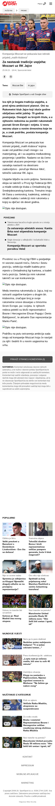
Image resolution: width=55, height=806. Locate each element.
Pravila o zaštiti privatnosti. (35, 796)
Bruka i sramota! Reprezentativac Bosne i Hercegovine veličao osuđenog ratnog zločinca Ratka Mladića (37, 725)
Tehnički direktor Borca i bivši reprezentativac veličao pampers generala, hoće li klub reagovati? (40, 548)
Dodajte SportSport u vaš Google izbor (29, 94)
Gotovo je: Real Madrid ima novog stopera (11, 618)
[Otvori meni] (49, 3)
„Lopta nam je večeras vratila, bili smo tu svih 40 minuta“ (36, 661)
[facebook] (4, 76)
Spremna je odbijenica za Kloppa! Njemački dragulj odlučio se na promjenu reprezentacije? (14, 584)
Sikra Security (31, 802)
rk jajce (31, 85)
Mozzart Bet (17, 85)
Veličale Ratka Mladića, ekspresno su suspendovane (35, 706)
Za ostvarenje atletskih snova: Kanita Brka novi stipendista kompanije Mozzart (29, 229)
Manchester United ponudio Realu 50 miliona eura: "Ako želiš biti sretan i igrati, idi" (40, 618)
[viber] (11, 76)
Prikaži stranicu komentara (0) (27, 359)
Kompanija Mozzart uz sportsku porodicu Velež (28, 244)
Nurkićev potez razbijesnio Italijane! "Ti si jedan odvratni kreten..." (37, 645)
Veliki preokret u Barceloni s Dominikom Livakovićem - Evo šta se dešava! (13, 546)
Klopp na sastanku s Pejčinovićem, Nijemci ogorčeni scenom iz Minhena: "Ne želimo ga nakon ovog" (35, 680)
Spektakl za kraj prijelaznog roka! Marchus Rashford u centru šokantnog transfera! (39, 584)
